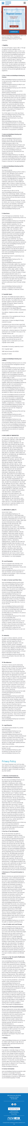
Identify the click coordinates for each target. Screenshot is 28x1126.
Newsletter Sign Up (14, 1108)
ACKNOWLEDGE (14, 31)
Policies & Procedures (14, 1112)
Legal (14, 1123)
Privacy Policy (14, 1114)
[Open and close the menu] (19, 3)
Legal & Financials (14, 1111)
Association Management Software (14, 1119)
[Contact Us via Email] (15, 1104)
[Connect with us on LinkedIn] (12, 1104)
